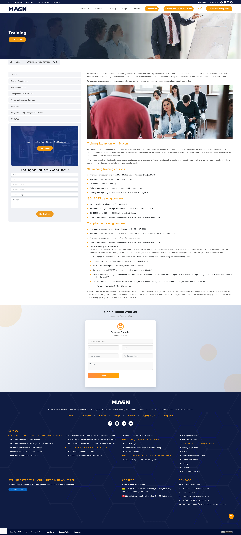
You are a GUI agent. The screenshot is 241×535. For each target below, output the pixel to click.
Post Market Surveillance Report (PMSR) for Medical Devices (92, 439)
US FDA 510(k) (130, 444)
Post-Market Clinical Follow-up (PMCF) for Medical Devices (91, 435)
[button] (120, 341)
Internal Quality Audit (19, 87)
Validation (15, 106)
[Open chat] (231, 516)
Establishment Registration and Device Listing (143, 448)
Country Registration (190, 448)
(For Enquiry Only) (196, 488)
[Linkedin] (228, 2)
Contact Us (151, 9)
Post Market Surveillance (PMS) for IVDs (27, 452)
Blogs (124, 9)
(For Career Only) (49, 2)
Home (70, 415)
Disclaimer (77, 532)
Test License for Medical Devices (81, 452)
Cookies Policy (64, 532)
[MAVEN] (17, 8)
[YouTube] (231, 2)
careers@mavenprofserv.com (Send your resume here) (204, 504)
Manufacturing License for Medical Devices (85, 456)
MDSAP (14, 75)
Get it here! (45, 148)
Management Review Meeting (23, 94)
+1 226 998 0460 (188, 492)
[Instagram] (225, 2)
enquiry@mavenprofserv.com (194, 484)
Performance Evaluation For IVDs (24, 456)
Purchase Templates (219, 8)
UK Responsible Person (191, 435)
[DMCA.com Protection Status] (227, 532)
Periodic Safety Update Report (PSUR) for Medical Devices (91, 443)
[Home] (11, 62)
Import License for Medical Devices (139, 435)
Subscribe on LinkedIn (18, 490)
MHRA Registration (189, 439)
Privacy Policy (50, 532)
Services (83, 9)
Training (185, 464)
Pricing (113, 9)
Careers (136, 9)
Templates (168, 415)
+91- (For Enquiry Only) (22, 2)
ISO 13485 (15, 119)
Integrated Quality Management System (27, 113)
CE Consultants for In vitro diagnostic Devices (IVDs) (32, 444)
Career (131, 415)
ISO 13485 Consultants (191, 471)
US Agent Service (132, 452)
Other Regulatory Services (38, 62)
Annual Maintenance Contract (23, 100)
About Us (99, 9)
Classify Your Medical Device (178, 9)
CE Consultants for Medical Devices (25, 440)
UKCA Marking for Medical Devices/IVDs (141, 460)
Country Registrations (19, 81)
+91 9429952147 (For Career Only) (195, 500)
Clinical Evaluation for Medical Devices (26, 448)
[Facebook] (221, 2)
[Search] (200, 8)
